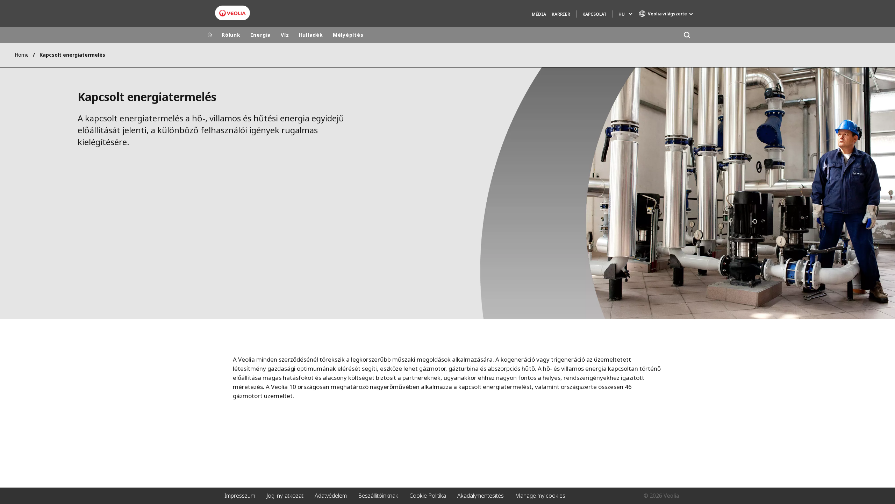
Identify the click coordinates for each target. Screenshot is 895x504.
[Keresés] (686, 34)
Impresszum (239, 495)
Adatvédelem (331, 495)
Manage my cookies (540, 495)
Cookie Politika (427, 495)
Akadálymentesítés (480, 495)
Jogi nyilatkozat (284, 495)
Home (22, 54)
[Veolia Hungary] (232, 13)
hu (621, 14)
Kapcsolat (594, 14)
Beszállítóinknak (378, 495)
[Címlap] (210, 35)
